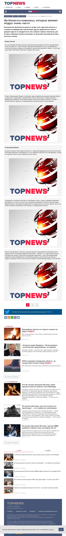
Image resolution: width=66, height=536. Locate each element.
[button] (6, 12)
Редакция (32, 511)
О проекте (10, 511)
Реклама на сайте (21, 511)
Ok (61, 529)
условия (51, 529)
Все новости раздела (11, 377)
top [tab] (18, 450)
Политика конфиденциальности (47, 511)
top (8, 7)
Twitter (49, 312)
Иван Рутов (48, 16)
